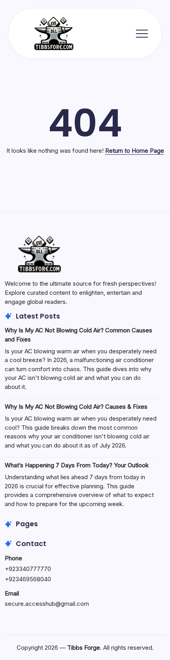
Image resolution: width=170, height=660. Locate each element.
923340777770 (30, 569)
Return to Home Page (134, 150)
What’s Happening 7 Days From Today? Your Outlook (77, 465)
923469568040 (30, 579)
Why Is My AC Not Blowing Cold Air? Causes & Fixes (76, 406)
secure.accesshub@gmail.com (47, 603)
